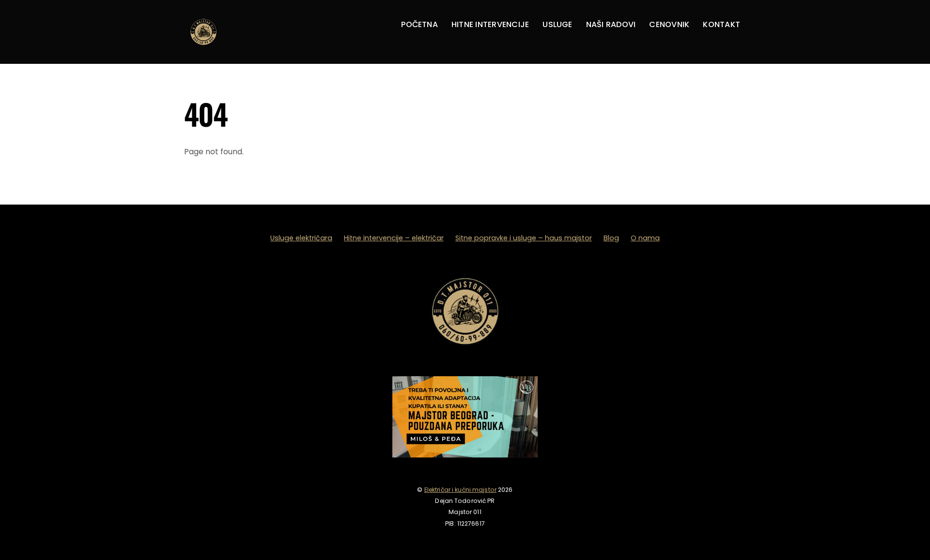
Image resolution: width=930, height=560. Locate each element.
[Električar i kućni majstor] (203, 48)
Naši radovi (611, 24)
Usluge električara (301, 238)
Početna (419, 24)
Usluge (557, 24)
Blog (611, 238)
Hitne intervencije (490, 24)
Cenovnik (669, 24)
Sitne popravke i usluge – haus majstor (523, 238)
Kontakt (721, 24)
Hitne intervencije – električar (394, 238)
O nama (645, 238)
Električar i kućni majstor (460, 490)
